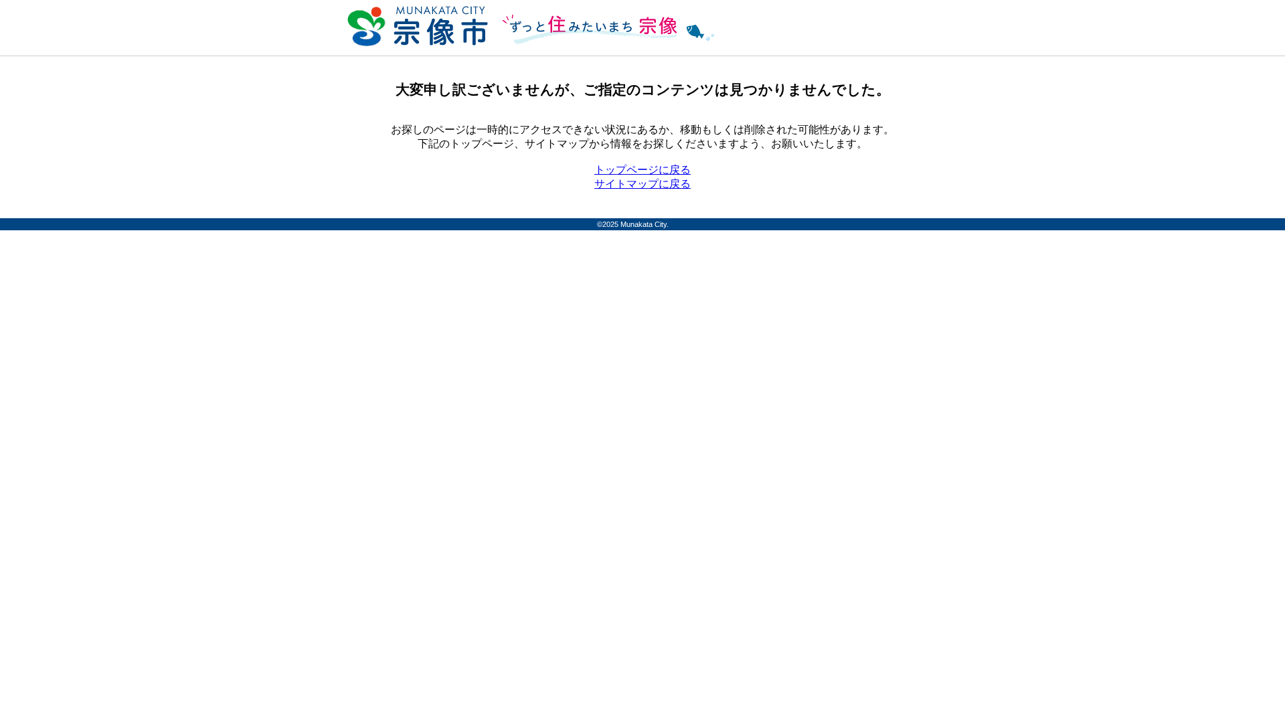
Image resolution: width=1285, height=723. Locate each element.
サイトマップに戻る (642, 183)
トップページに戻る (642, 169)
